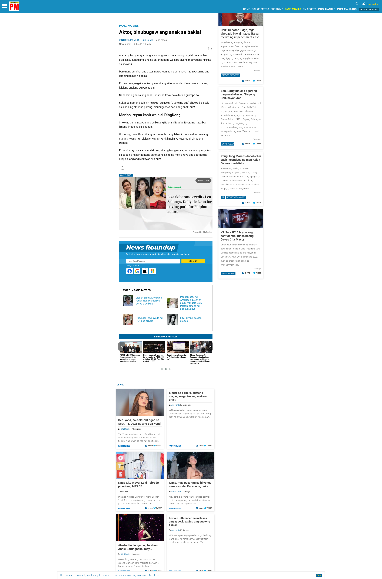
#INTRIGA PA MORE (129, 40)
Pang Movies (129, 25)
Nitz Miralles (125, 429)
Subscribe (373, 4)
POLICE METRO (260, 9)
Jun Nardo (147, 40)
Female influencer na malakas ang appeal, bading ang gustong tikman (189, 521)
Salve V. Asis (176, 492)
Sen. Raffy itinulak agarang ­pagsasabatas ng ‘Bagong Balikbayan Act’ (240, 94)
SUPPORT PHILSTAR (369, 9)
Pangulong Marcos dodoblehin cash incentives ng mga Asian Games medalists (241, 159)
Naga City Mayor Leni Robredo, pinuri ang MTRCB (139, 484)
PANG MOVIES (293, 9)
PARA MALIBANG (347, 9)
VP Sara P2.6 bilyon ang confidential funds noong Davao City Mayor (237, 236)
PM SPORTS (309, 9)
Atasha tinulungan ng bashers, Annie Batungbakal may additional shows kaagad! (138, 547)
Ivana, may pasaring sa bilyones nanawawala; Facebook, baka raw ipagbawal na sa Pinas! (190, 484)
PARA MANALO (326, 9)
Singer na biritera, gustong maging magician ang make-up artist (188, 396)
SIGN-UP (193, 261)
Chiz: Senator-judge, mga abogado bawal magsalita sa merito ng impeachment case (240, 33)
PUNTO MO (277, 9)
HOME (246, 9)
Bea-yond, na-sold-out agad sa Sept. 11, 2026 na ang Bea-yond (139, 421)
